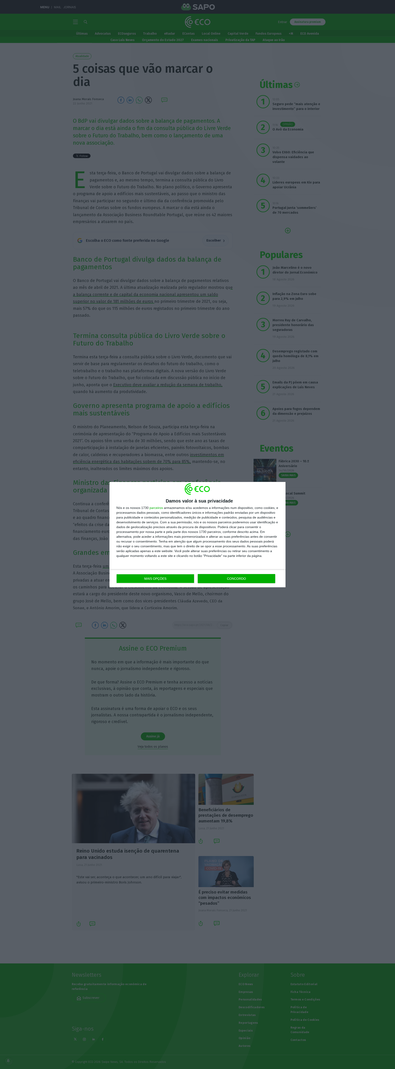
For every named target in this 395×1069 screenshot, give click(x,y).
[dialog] (197, 534)
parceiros (156, 507)
